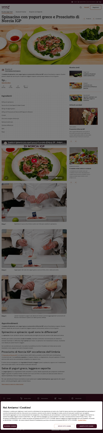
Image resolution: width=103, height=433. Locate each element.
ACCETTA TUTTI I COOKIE (86, 426)
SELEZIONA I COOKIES (10, 426)
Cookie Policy (82, 420)
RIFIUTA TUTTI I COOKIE (64, 426)
